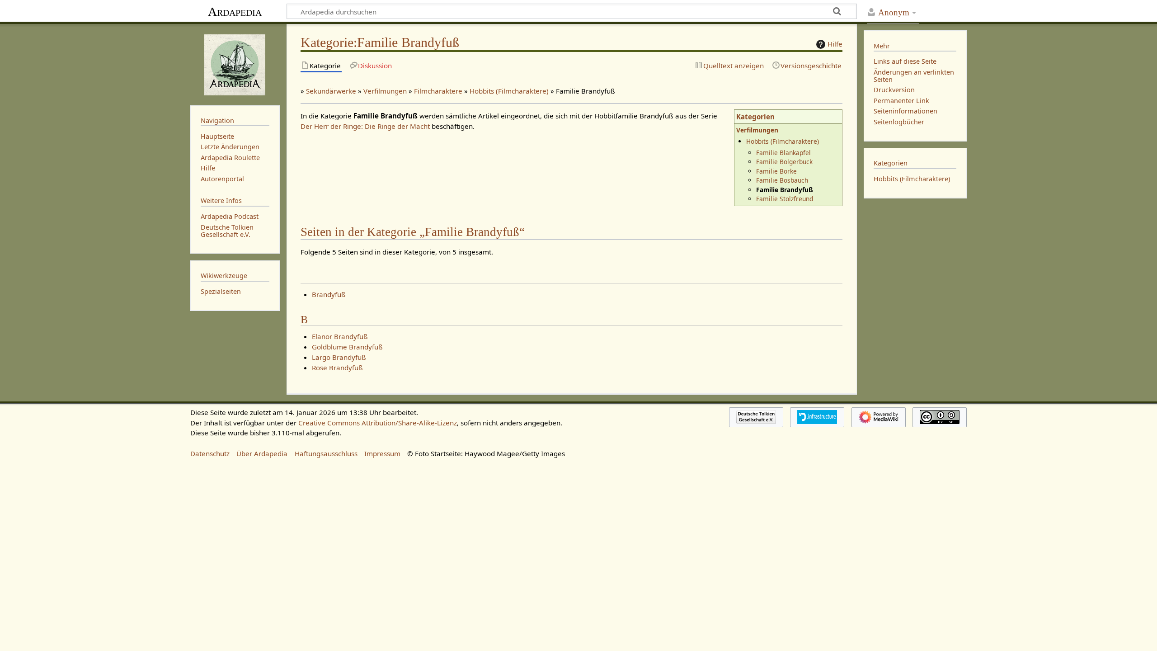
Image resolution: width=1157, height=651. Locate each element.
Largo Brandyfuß (339, 357)
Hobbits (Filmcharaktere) (509, 90)
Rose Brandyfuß (337, 367)
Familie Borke (776, 171)
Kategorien (755, 116)
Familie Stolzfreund (784, 198)
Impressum (382, 453)
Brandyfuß (329, 294)
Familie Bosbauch (782, 180)
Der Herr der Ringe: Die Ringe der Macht (365, 126)
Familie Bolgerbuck (784, 161)
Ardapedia (235, 12)
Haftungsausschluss (326, 453)
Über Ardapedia (261, 453)
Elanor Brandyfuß (340, 336)
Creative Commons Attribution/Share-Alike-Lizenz (377, 422)
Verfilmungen (385, 90)
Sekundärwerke (331, 90)
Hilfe (835, 43)
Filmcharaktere (438, 90)
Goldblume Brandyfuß (347, 346)
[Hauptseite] (235, 64)
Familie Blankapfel (783, 152)
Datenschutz (210, 453)
